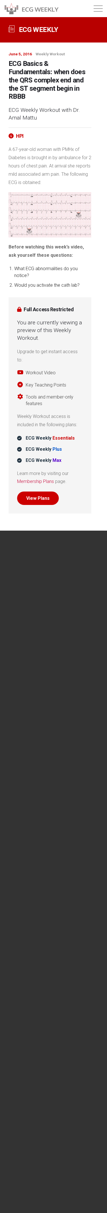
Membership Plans (35, 481)
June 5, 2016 (20, 54)
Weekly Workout (50, 54)
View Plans (38, 498)
